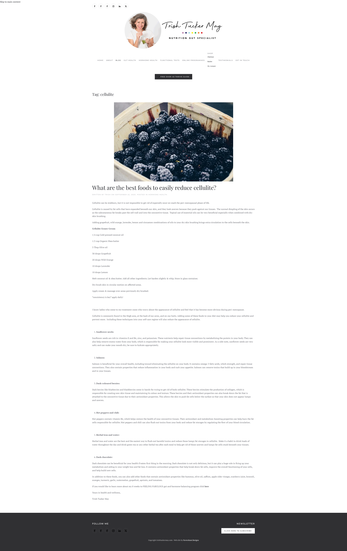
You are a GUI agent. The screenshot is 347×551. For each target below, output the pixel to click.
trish (108, 195)
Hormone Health (148, 60)
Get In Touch (243, 60)
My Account (212, 66)
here (207, 486)
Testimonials (225, 60)
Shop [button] (210, 53)
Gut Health (130, 60)
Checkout (211, 57)
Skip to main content (10, 1)
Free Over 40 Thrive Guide (174, 77)
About (109, 60)
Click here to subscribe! (238, 531)
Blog (118, 60)
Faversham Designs (191, 540)
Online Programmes (193, 60)
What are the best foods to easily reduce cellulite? (154, 187)
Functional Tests (170, 60)
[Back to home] (173, 30)
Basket (210, 61)
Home (100, 60)
